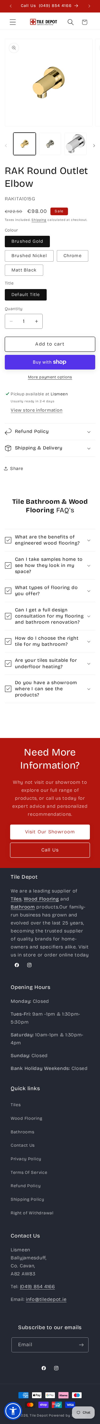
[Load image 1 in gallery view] (24, 144)
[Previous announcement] (11, 6)
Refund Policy (26, 1185)
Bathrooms (22, 1131)
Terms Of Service (29, 1172)
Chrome (72, 255)
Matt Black (24, 270)
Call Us (50, 850)
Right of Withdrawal (32, 1212)
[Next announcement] (89, 6)
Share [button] (16, 468)
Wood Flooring (26, 1118)
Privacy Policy (26, 1158)
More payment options (50, 377)
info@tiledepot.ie (46, 1299)
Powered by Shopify (67, 1415)
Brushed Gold (27, 241)
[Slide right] (94, 145)
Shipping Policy (27, 1199)
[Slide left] (6, 145)
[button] (13, 22)
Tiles (16, 1104)
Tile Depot (39, 1415)
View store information (36, 410)
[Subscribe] (81, 1344)
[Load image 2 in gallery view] (50, 144)
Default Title (25, 294)
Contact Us (23, 1145)
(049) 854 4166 (37, 1286)
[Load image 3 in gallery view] (75, 144)
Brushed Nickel (29, 255)
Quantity (14, 308)
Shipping (38, 220)
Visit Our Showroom (50, 832)
